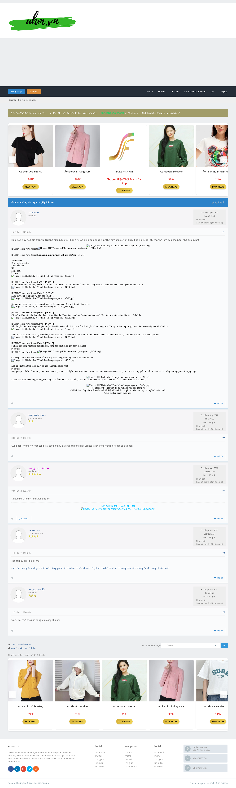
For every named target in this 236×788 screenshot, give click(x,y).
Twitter (157, 755)
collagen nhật (38, 568)
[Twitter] (30, 769)
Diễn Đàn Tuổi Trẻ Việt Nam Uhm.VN (28, 113)
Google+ (158, 759)
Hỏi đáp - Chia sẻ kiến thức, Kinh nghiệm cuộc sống (73, 113)
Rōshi (212, 783)
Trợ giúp (223, 91)
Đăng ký (34, 91)
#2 (224, 437)
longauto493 (36, 589)
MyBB (23, 783)
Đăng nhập (16, 91)
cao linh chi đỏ (74, 568)
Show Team (130, 766)
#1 (224, 232)
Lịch (212, 91)
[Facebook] (11, 769)
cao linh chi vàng (117, 568)
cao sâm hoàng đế (137, 568)
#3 (224, 490)
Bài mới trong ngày (27, 99)
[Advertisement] (118, 62)
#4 (224, 553)
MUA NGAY (31, 186)
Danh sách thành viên (194, 91)
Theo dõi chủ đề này (21, 644)
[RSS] (36, 769)
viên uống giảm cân (56, 568)
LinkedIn (158, 762)
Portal (150, 91)
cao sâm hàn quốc (21, 568)
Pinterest (158, 766)
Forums (162, 91)
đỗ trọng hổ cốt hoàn (158, 568)
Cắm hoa (131, 113)
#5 (224, 612)
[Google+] (23, 769)
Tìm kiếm (175, 91)
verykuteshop (37, 415)
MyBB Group (45, 783)
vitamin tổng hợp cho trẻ (95, 568)
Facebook (159, 752)
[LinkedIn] (17, 769)
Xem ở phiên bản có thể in (23, 648)
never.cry (34, 530)
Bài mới (12, 99)
